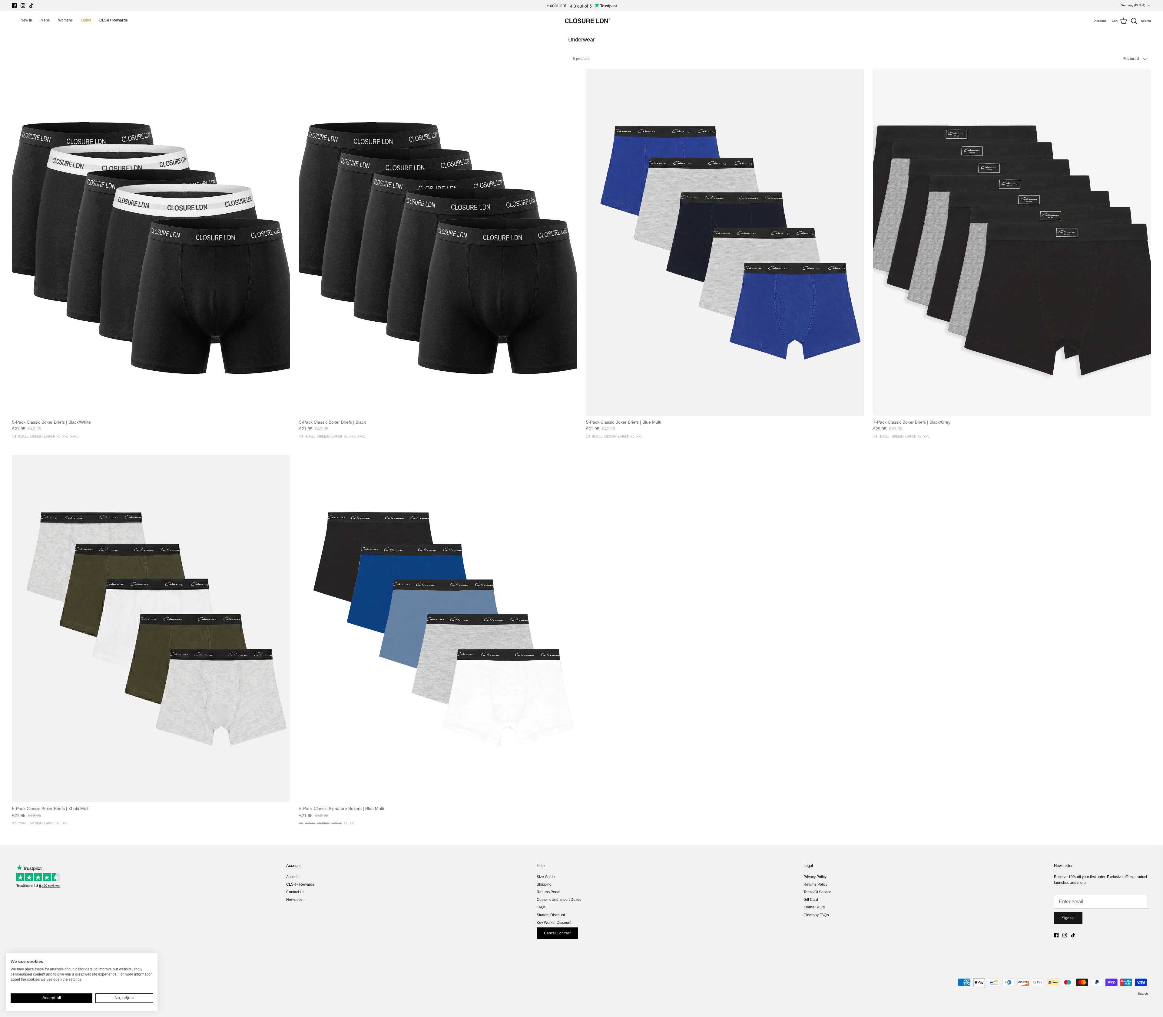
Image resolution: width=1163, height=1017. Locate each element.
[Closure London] (587, 20)
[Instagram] (23, 5)
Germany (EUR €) (1133, 5)
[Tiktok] (31, 5)
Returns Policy (815, 884)
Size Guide (546, 877)
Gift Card (810, 899)
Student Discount (551, 915)
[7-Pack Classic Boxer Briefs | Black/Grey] (1012, 242)
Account (293, 877)
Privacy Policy (815, 877)
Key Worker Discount (554, 922)
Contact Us (295, 892)
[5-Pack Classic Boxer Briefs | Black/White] (151, 242)
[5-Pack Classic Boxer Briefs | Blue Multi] (725, 242)
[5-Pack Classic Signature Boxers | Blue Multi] (438, 628)
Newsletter (295, 899)
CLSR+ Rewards (300, 884)
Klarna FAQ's (814, 907)
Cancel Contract (557, 933)
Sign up (1068, 918)
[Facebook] (14, 5)
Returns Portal (548, 892)
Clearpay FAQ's (816, 915)
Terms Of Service (817, 892)
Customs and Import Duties (559, 899)
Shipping (544, 884)
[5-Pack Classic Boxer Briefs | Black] (438, 242)
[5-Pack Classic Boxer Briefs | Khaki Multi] (151, 628)
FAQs (541, 907)
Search (1143, 993)
